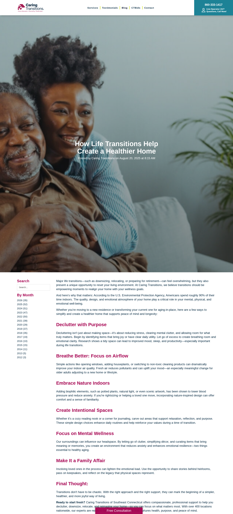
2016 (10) (22, 341)
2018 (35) (22, 333)
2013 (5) (21, 353)
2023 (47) (22, 312)
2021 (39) (22, 320)
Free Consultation (119, 510)
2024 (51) (22, 308)
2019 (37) (22, 328)
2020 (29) (22, 324)
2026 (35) (22, 300)
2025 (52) (22, 304)
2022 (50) (22, 316)
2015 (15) (22, 345)
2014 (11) (22, 349)
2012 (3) (21, 357)
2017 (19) (22, 337)
